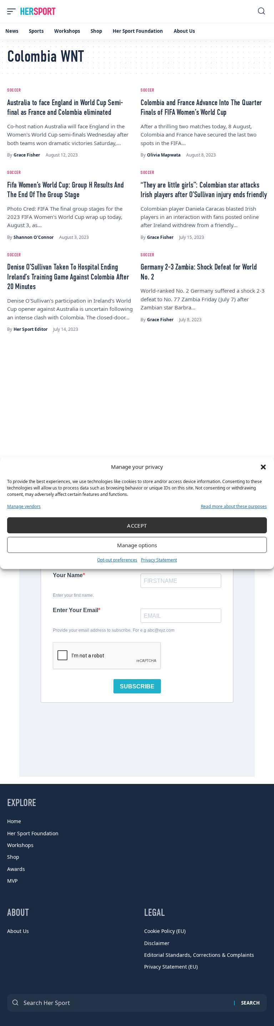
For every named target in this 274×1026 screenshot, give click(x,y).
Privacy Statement (159, 560)
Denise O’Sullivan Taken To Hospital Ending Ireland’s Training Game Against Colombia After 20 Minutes (68, 277)
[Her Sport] (38, 11)
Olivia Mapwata (164, 155)
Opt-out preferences (117, 560)
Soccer (14, 90)
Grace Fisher (27, 155)
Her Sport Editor (30, 329)
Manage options (137, 545)
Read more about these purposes (234, 506)
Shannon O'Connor (34, 237)
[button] (263, 467)
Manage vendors (24, 506)
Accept (137, 525)
